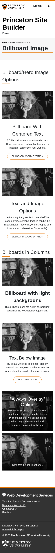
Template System (20, 501)
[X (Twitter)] (7, 519)
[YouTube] (10, 519)
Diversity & (19, 525)
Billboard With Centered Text (27, 130)
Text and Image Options (27, 207)
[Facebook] (4, 519)
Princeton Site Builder (24, 23)
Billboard (27, 156)
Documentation (27, 379)
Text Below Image (27, 357)
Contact (8, 509)
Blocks (12, 42)
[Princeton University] (14, 7)
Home (4, 42)
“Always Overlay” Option (27, 401)
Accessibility (12, 529)
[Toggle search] (49, 6)
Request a (12, 505)
